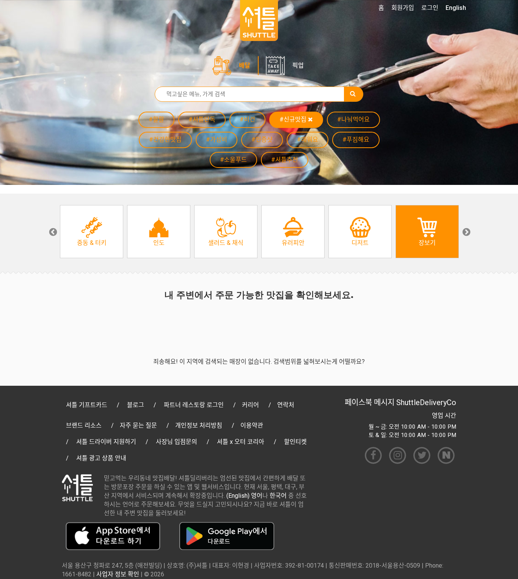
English (456, 7)
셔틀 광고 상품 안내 (101, 458)
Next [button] (465, 231)
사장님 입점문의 (176, 441)
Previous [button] (52, 231)
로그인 (429, 7)
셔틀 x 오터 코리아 (240, 441)
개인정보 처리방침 (198, 425)
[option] (91, 231)
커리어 (250, 405)
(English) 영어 (244, 495)
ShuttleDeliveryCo (426, 402)
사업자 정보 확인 (117, 574)
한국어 (278, 495)
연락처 (285, 405)
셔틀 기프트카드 (86, 405)
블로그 (135, 405)
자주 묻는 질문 (138, 425)
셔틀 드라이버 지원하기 (106, 441)
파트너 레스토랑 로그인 (194, 405)
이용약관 (251, 425)
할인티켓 (295, 441)
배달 (244, 65)
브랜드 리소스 (84, 425)
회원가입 (402, 7)
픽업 (298, 65)
